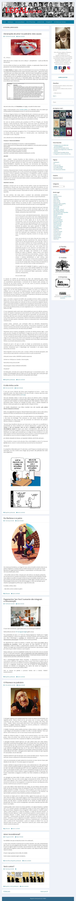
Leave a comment (21, 379)
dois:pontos (56, 208)
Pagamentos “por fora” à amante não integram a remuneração (23, 600)
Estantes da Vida (57, 217)
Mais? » (54, 96)
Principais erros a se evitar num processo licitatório (61, 145)
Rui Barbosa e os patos (13, 518)
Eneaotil (55, 215)
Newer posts (44, 891)
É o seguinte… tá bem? (59, 209)
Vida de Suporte (57, 237)
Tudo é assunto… (58, 233)
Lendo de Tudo (40, 22)
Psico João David (57, 225)
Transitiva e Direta (58, 231)
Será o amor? (9, 866)
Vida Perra (56, 239)
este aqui (23, 394)
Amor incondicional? (12, 834)
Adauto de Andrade (62, 49)
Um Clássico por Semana (60, 22)
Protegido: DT (49, 22)
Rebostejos (56, 227)
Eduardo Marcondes (58, 214)
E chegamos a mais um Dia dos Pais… (62, 154)
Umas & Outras (57, 234)
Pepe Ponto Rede (58, 224)
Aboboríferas (7, 860)
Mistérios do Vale (58, 222)
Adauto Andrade (21, 36)
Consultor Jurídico (23, 109)
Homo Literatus (57, 218)
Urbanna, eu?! (57, 236)
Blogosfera (7, 379)
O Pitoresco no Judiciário (14, 682)
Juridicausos (12, 379)
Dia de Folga (56, 206)
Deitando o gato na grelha (60, 203)
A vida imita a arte (11, 385)
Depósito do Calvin (58, 205)
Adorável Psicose (58, 196)
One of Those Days (30, 22)
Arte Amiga (56, 199)
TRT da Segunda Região (21, 631)
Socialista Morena (58, 228)
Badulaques (10, 22)
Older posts (7, 891)
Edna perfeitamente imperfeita (61, 212)
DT (54, 163)
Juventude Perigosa (58, 221)
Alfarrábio (56, 197)
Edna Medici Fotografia (59, 211)
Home (4, 22)
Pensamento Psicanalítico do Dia (61, 148)
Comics (11, 886)
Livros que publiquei (19, 22)
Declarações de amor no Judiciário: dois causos (22, 34)
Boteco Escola (57, 200)
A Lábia (55, 194)
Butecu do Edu (57, 202)
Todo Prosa (56, 230)
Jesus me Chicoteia (58, 219)
